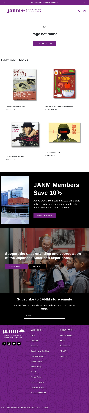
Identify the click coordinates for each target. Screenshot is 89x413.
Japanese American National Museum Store (20, 407)
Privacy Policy (36, 377)
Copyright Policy (37, 387)
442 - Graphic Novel (52, 153)
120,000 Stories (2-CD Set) (15, 156)
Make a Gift (37, 266)
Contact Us (35, 340)
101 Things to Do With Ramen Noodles (59, 107)
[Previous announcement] (4, 2)
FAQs (33, 335)
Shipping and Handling (40, 351)
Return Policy (36, 366)
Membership (65, 346)
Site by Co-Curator (42, 407)
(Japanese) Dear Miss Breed (16, 107)
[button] (79, 10)
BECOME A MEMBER (44, 215)
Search (33, 372)
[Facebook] (4, 344)
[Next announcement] (84, 2)
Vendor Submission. (39, 393)
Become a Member (16, 266)
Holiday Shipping (37, 361)
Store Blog (64, 356)
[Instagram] (9, 344)
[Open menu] (3, 10)
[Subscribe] (62, 316)
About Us (34, 346)
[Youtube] (19, 344)
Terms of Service (37, 382)
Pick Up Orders (37, 356)
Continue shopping (44, 43)
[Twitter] (14, 344)
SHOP (62, 340)
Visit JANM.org (66, 335)
